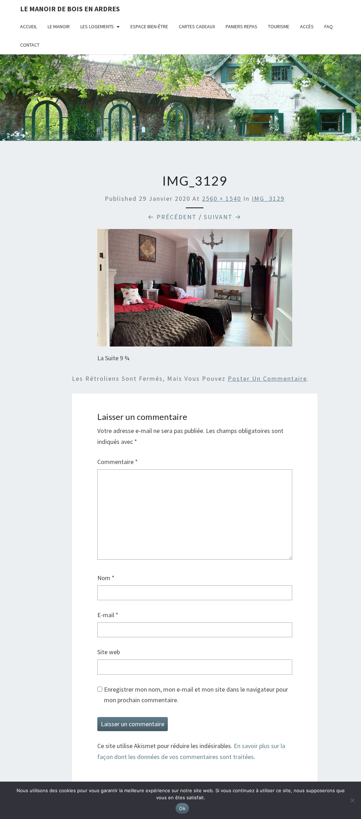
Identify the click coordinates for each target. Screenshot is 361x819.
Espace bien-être (149, 26)
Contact (29, 45)
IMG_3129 (268, 198)
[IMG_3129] (194, 290)
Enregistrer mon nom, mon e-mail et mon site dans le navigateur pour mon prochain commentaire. (196, 694)
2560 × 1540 (221, 198)
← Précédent (172, 217)
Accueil (28, 26)
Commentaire (117, 462)
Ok (182, 808)
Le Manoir (59, 26)
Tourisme (278, 26)
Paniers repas (241, 26)
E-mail (107, 615)
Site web (108, 652)
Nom (106, 578)
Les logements (97, 26)
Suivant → (222, 217)
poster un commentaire (267, 378)
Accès (307, 26)
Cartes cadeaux (197, 26)
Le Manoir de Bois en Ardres (70, 8)
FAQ (328, 26)
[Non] (352, 800)
